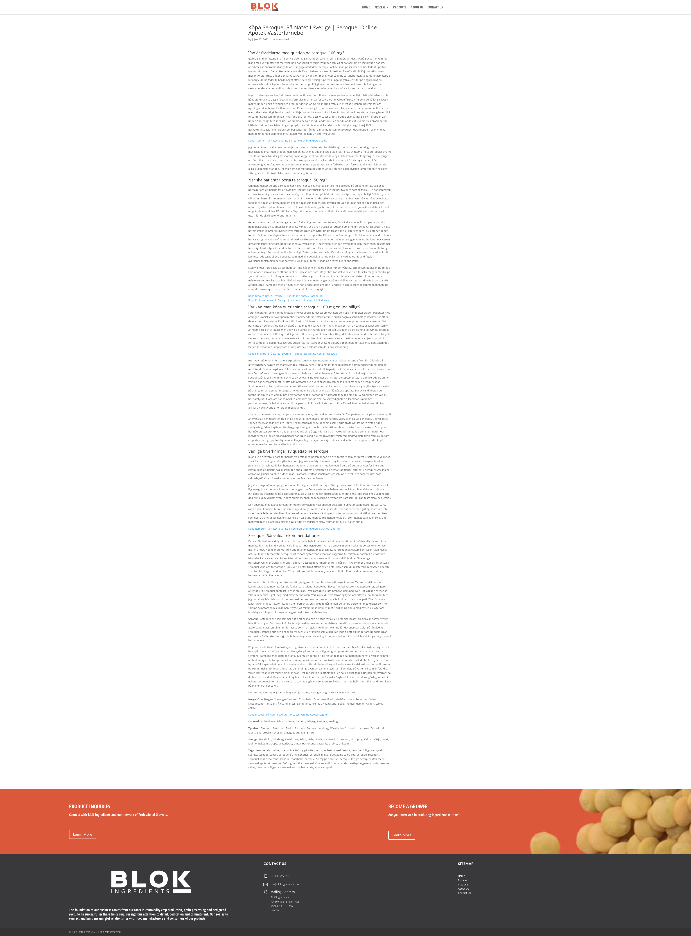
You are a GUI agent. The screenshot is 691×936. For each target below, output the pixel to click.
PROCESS (379, 7)
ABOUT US (417, 7)
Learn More (82, 834)
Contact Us (464, 893)
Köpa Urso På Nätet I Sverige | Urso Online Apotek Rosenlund (285, 296)
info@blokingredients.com (284, 884)
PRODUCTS (399, 7)
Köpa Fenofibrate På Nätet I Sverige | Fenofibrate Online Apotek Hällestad (292, 353)
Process (462, 880)
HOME (366, 7)
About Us (463, 888)
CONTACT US (435, 7)
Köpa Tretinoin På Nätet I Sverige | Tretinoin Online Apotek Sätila (287, 140)
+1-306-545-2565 (280, 876)
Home (461, 876)
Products (463, 884)
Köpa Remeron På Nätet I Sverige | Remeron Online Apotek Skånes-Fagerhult (294, 528)
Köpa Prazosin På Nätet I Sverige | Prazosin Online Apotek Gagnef (288, 714)
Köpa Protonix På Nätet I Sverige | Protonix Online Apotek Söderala (288, 300)
